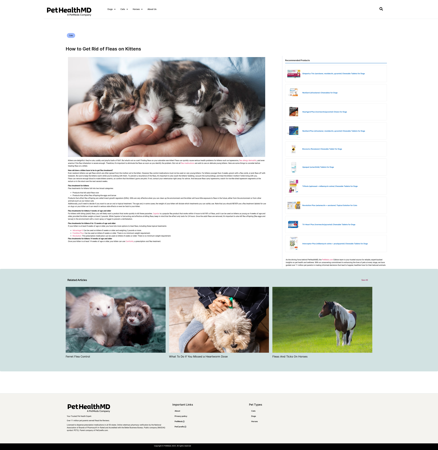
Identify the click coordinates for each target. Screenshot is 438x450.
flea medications (187, 163)
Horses (136, 9)
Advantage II (78, 230)
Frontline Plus (78, 233)
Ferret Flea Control (78, 356)
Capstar (156, 213)
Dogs (110, 9)
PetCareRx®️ (180, 427)
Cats (122, 9)
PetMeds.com (327, 260)
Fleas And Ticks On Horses (290, 356)
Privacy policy (181, 416)
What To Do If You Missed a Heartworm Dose (198, 356)
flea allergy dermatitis (248, 160)
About (177, 411)
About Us (151, 9)
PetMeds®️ (180, 421)
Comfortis (130, 241)
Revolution (77, 236)
